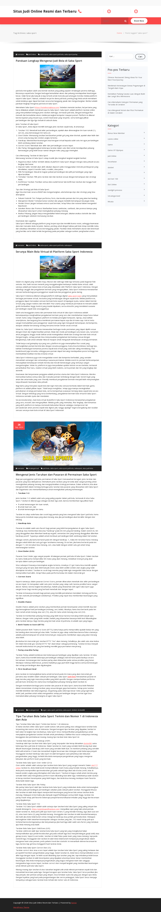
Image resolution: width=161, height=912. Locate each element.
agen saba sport (49, 710)
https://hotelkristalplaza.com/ (47, 107)
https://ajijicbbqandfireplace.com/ (46, 809)
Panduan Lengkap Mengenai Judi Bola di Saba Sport (49, 60)
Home (119, 33)
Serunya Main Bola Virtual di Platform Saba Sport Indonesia (54, 251)
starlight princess (115, 190)
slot (109, 173)
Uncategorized (33, 468)
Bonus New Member (116, 133)
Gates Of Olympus (115, 150)
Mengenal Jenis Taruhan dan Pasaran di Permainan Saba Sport (56, 474)
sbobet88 (81, 710)
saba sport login (74, 296)
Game (110, 144)
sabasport (68, 245)
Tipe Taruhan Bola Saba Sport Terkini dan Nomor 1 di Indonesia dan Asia (57, 717)
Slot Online (112, 184)
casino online (113, 139)
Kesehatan (112, 161)
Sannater (20, 54)
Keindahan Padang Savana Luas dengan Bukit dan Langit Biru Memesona (126, 95)
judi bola (46, 468)
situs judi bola (88, 468)
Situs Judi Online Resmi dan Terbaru (44, 11)
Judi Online (32, 54)
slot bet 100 (113, 179)
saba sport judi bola (56, 54)
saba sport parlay (70, 54)
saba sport (44, 54)
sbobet (74, 710)
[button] (125, 21)
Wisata (110, 201)
